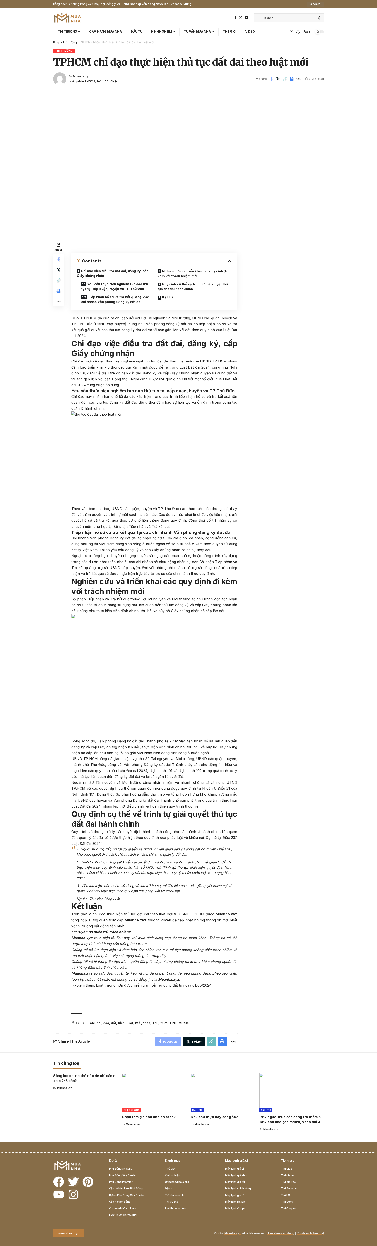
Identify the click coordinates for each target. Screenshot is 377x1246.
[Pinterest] (87, 1181)
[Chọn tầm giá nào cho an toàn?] (154, 1092)
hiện (121, 1023)
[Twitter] (240, 17)
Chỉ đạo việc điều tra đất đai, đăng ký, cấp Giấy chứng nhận (113, 273)
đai (99, 1023)
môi (138, 1023)
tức (186, 1023)
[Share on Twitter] (278, 78)
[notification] (298, 31)
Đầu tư (197, 1110)
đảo (106, 1023)
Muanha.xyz (81, 76)
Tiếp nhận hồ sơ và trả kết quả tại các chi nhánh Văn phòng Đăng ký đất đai (115, 299)
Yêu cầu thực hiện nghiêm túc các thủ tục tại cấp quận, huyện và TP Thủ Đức (114, 286)
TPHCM (176, 1023)
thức (164, 1023)
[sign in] (291, 32)
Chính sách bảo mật (310, 1233)
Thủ (155, 1023)
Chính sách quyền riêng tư (140, 4)
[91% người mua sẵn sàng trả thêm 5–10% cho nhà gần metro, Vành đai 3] (291, 1092)
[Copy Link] (285, 78)
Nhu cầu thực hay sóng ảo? (214, 1117)
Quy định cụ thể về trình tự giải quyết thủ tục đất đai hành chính (193, 286)
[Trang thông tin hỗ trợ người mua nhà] (67, 17)
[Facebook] (235, 17)
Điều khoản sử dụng (178, 4)
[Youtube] (58, 1194)
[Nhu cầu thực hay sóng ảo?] (223, 1092)
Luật (130, 1023)
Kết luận (168, 297)
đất (113, 1023)
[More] (298, 78)
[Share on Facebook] (271, 78)
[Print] (292, 78)
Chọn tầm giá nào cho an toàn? (149, 1117)
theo (146, 1023)
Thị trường (64, 50)
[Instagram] (73, 1194)
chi (92, 1023)
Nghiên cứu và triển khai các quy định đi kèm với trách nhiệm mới (192, 273)
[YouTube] (246, 17)
